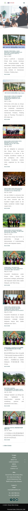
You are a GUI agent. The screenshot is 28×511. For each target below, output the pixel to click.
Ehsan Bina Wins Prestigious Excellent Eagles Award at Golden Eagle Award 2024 (13, 189)
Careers (14, 466)
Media (14, 464)
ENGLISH (19, 509)
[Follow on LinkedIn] (14, 500)
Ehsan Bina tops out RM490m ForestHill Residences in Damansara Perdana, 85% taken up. (13, 98)
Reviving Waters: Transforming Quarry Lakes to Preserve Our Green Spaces (13, 389)
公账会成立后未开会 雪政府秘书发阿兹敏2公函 (13, 428)
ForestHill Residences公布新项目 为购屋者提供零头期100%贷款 (13, 348)
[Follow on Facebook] (11, 500)
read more (7, 74)
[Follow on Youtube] (17, 500)
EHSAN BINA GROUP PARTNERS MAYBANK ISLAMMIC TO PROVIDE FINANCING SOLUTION (14, 231)
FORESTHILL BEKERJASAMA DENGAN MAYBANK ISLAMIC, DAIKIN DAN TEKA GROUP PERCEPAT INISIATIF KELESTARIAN (14, 308)
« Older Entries (7, 445)
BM (24, 509)
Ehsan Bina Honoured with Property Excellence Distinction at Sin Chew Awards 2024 (13, 143)
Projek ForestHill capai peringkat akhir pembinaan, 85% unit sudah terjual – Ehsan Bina (13, 53)
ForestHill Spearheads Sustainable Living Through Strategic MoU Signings (13, 268)
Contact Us (14, 468)
